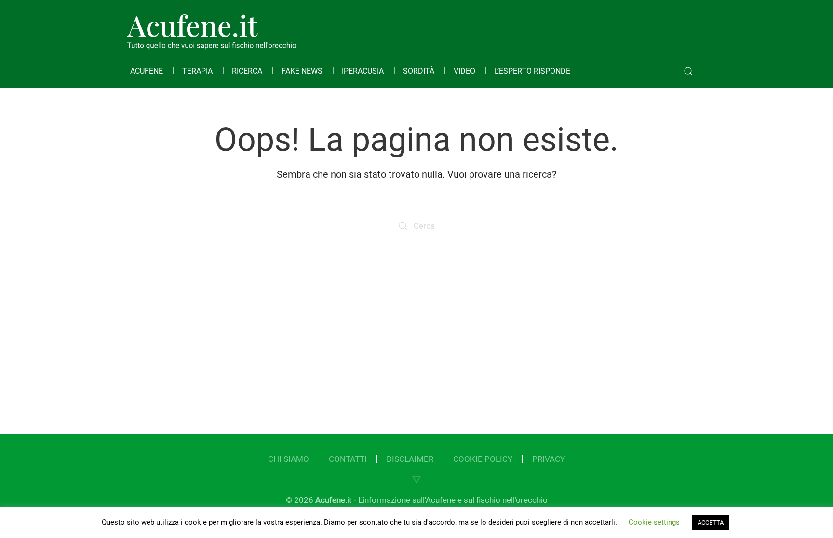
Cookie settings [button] (654, 522)
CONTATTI (348, 459)
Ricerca (247, 71)
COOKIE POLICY (482, 459)
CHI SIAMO (288, 459)
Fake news (302, 71)
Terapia (197, 71)
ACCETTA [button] (711, 522)
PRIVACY (548, 459)
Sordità (418, 71)
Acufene (146, 71)
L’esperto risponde (532, 71)
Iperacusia (363, 71)
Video (464, 71)
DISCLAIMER (410, 459)
